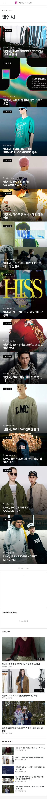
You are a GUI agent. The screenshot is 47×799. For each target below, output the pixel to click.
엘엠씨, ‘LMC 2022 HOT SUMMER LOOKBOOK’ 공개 (20, 150)
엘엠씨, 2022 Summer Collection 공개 (17, 183)
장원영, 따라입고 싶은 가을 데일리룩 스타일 (21, 664)
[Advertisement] (23, 590)
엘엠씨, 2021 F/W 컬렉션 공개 (21, 429)
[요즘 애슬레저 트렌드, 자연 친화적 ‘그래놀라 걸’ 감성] (8, 789)
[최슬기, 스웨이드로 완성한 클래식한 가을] (8, 760)
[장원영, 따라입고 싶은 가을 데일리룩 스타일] (8, 751)
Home (5, 10)
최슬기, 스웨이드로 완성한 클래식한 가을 (19, 695)
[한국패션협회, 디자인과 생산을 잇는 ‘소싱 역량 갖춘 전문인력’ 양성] (8, 780)
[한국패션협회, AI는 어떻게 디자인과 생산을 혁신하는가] (8, 770)
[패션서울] (23, 3)
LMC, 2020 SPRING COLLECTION (15, 509)
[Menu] (5, 3)
